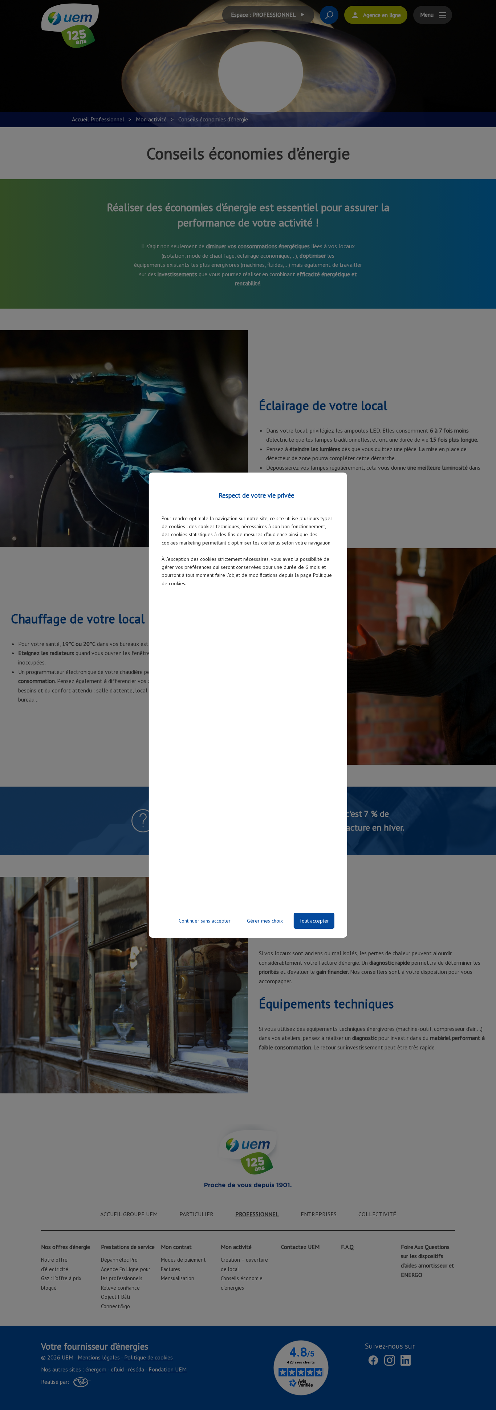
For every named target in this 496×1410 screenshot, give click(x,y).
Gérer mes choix (265, 920)
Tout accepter (314, 920)
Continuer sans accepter (205, 920)
